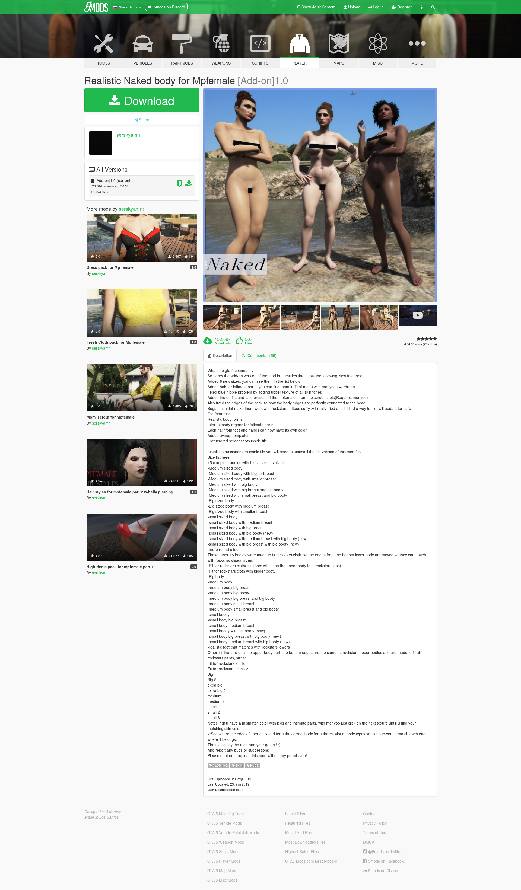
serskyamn (128, 134)
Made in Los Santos (101, 817)
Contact (369, 813)
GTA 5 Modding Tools (225, 813)
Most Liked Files (299, 832)
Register (404, 6)
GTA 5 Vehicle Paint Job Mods (233, 832)
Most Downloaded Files (305, 842)
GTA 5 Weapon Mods (225, 842)
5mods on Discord (383, 870)
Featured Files (297, 823)
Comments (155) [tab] (261, 355)
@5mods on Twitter (384, 851)
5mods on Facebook (385, 861)
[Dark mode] (421, 7)
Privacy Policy (375, 823)
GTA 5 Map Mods (222, 870)
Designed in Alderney (102, 811)
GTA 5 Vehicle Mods (224, 823)
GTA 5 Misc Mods (222, 880)
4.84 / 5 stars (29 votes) (420, 344)
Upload (353, 6)
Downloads (223, 343)
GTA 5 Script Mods (223, 851)
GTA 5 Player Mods (223, 861)
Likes (249, 343)
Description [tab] (221, 355)
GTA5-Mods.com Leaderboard (311, 861)
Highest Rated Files (302, 851)
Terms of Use (374, 832)
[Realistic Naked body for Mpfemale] (320, 195)
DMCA (368, 842)
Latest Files (295, 813)
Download (147, 100)
